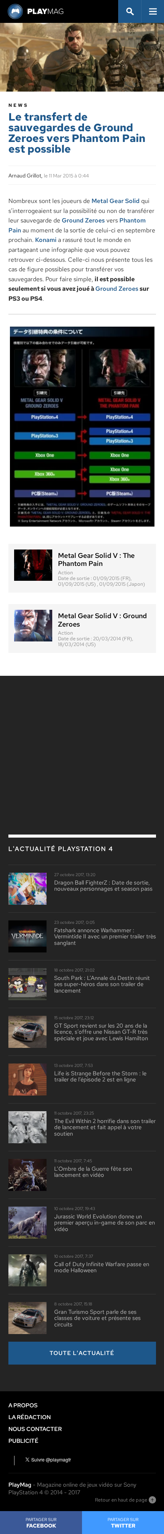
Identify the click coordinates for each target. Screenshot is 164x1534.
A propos (23, 1405)
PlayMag (19, 1485)
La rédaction (29, 1417)
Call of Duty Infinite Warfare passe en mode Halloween (101, 1267)
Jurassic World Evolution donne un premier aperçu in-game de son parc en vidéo (104, 1223)
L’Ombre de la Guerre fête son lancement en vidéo (93, 1172)
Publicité (23, 1441)
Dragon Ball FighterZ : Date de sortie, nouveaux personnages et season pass (103, 886)
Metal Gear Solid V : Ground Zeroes (102, 620)
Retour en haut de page (121, 1500)
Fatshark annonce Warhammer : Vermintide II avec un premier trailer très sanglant (105, 936)
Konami (45, 240)
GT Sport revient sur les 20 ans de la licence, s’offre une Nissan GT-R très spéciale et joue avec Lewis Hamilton (101, 1032)
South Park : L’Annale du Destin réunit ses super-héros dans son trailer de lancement (102, 984)
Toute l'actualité (82, 1353)
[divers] (82, 427)
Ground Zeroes (83, 220)
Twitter (123, 1523)
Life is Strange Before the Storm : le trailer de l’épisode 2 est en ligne (100, 1076)
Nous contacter (35, 1429)
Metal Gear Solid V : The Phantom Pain (96, 559)
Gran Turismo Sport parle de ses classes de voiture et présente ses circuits (97, 1318)
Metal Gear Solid (116, 201)
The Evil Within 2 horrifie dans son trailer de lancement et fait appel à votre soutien (105, 1127)
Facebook (41, 1523)
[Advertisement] (82, 738)
